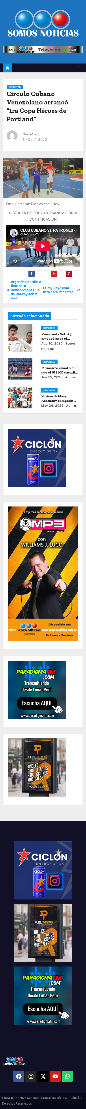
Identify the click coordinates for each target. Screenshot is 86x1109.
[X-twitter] (43, 1076)
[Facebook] (18, 1076)
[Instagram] (30, 1076)
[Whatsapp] (67, 1076)
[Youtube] (55, 1076)
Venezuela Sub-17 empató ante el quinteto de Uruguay (59, 338)
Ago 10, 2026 (52, 343)
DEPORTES (15, 87)
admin (34, 134)
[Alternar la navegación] (79, 67)
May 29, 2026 (52, 405)
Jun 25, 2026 (51, 377)
